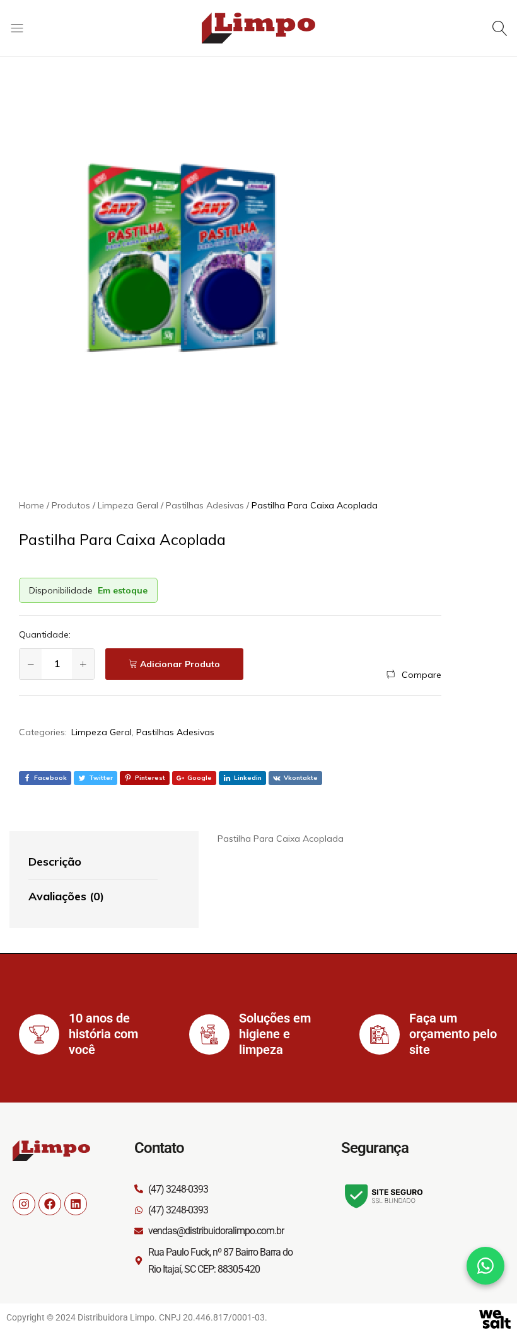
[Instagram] (24, 1204)
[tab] (93, 862)
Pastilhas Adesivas (175, 732)
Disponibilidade (61, 590)
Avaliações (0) (66, 896)
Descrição (54, 861)
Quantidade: (45, 634)
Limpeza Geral (101, 732)
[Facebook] (49, 1204)
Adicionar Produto (180, 664)
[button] (413, 675)
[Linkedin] (75, 1204)
